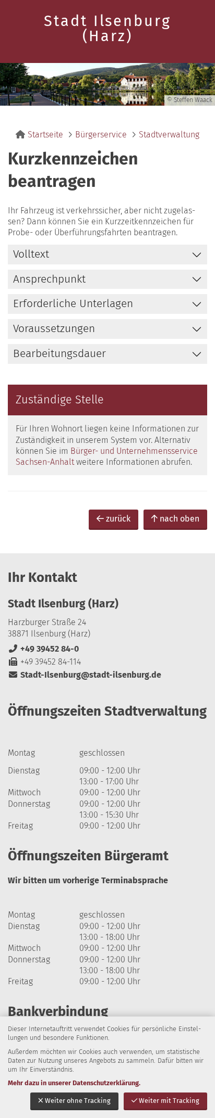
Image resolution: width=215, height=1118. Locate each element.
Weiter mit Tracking (169, 1100)
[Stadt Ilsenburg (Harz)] (107, 639)
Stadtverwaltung (169, 134)
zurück (118, 519)
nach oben (179, 519)
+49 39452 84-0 (43, 649)
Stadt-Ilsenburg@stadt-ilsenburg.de (84, 675)
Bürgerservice (101, 134)
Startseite (45, 134)
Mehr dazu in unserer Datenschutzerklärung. (74, 1083)
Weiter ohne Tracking (78, 1100)
